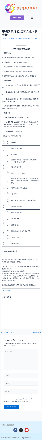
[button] (32, 17)
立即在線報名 (7, 290)
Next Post (37, 332)
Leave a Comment (8, 38)
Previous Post (6, 332)
